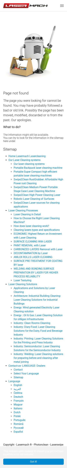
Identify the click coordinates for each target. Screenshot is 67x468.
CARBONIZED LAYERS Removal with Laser (38, 249)
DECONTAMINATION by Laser (31, 253)
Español (18, 431)
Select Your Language (26, 373)
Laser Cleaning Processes (23, 210)
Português (19, 420)
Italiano (18, 408)
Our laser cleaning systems (29, 163)
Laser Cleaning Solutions (22, 284)
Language (14, 381)
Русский (19, 427)
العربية (17, 389)
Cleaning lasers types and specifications (37, 229)
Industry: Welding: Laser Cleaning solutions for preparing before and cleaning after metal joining (38, 358)
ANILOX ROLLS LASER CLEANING (33, 257)
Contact (18, 369)
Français (19, 400)
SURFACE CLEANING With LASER (33, 241)
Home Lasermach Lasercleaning (27, 156)
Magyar (18, 404)
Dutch (17, 412)
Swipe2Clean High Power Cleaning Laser (37, 194)
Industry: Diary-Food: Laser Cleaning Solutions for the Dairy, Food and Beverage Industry (38, 330)
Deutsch (18, 396)
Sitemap (18, 377)
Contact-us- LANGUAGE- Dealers (26, 365)
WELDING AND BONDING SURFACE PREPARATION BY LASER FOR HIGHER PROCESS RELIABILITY (36, 272)
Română (18, 423)
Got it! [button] (33, 461)
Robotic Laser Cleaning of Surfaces (34, 198)
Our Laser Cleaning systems (24, 160)
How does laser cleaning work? (31, 226)
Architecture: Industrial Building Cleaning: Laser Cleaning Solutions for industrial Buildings (37, 299)
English (18, 385)
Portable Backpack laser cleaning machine (38, 167)
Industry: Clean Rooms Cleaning (32, 323)
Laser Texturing (22, 280)
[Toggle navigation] (62, 5)
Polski (17, 416)
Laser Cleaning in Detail (27, 214)
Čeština (18, 392)
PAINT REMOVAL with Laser (30, 245)
